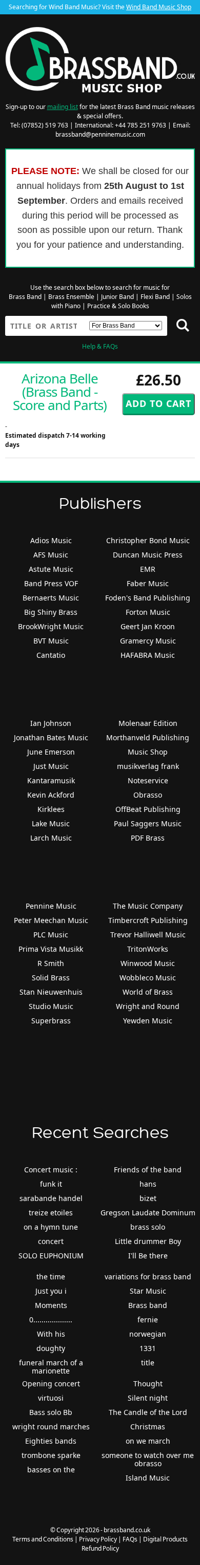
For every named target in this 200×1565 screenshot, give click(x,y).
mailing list (62, 106)
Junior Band (117, 296)
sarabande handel (51, 1198)
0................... (50, 1319)
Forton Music (148, 612)
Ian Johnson (50, 723)
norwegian (147, 1334)
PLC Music (50, 934)
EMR (147, 569)
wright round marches (51, 1426)
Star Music (148, 1291)
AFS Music (50, 555)
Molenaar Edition (147, 723)
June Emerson (51, 752)
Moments (51, 1305)
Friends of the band (148, 1169)
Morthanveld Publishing (147, 737)
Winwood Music (148, 963)
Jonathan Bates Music (51, 737)
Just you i (51, 1291)
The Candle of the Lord (148, 1412)
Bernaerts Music (51, 598)
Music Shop (148, 752)
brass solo (147, 1227)
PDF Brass (148, 838)
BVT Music (51, 641)
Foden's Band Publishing (147, 598)
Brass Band (25, 296)
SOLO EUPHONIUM (51, 1255)
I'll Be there (148, 1255)
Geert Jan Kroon (148, 626)
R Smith (50, 963)
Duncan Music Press (148, 555)
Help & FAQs (100, 346)
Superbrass (51, 1020)
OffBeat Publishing (148, 809)
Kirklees (51, 809)
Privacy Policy (98, 1539)
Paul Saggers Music (148, 823)
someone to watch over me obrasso (148, 1459)
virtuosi (51, 1398)
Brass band (147, 1305)
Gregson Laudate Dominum (148, 1212)
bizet (147, 1198)
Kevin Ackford (50, 795)
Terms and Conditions (42, 1539)
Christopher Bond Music (148, 540)
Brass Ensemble (71, 296)
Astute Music (51, 569)
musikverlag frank (148, 766)
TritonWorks (147, 949)
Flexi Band (155, 296)
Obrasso (147, 795)
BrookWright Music (51, 626)
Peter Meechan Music (51, 920)
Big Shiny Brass (50, 612)
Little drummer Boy (148, 1241)
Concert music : (50, 1169)
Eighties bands (50, 1441)
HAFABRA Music (148, 655)
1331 (147, 1348)
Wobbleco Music (147, 977)
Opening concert (51, 1383)
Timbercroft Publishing (148, 920)
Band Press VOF (51, 583)
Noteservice (148, 780)
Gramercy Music (148, 641)
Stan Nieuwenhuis (51, 992)
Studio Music (51, 1006)
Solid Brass (51, 977)
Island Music (148, 1478)
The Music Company (148, 906)
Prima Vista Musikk (50, 949)
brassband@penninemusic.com (100, 134)
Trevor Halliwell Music (148, 934)
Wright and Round (147, 1006)
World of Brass (148, 992)
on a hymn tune (51, 1227)
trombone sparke (51, 1455)
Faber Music (148, 583)
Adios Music (51, 540)
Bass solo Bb (50, 1412)
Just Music (51, 766)
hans (147, 1184)
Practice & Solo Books (118, 306)
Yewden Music (147, 1020)
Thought (148, 1383)
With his (51, 1334)
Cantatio (50, 655)
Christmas (147, 1426)
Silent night (148, 1398)
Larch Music (51, 838)
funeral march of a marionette (51, 1367)
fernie (147, 1319)
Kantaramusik (51, 780)
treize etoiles (51, 1212)
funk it (51, 1184)
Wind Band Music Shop (158, 7)
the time (50, 1276)
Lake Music (51, 823)
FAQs (130, 1539)
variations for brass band (148, 1276)
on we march (148, 1441)
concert (51, 1241)
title (147, 1362)
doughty (50, 1348)
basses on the (51, 1469)
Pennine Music (51, 906)
